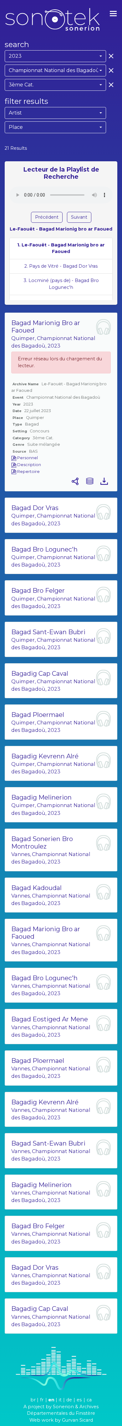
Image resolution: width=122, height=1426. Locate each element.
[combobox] (55, 56)
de (69, 1400)
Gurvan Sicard (77, 1420)
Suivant (79, 217)
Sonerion (63, 1406)
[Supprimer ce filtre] (110, 56)
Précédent (46, 217)
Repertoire (28, 471)
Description (28, 464)
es (79, 1400)
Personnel (27, 457)
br (33, 1400)
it (60, 1400)
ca (89, 1400)
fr (41, 1400)
